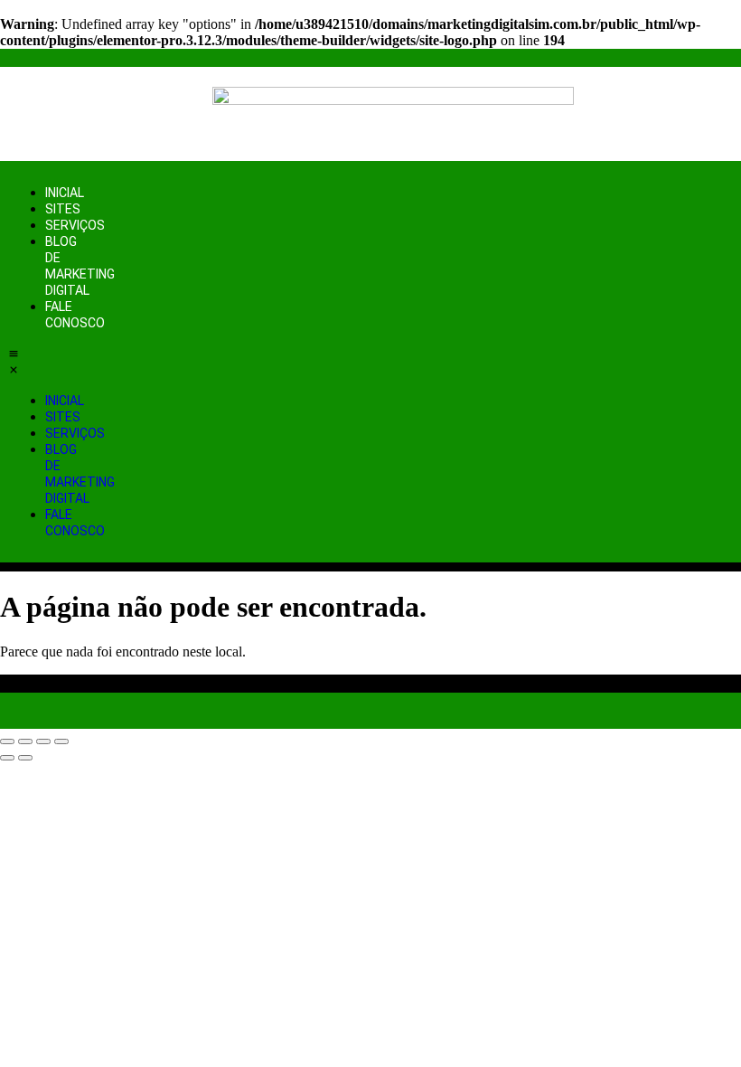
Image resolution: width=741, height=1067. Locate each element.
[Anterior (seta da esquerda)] (7, 757)
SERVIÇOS (75, 225)
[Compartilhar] (43, 741)
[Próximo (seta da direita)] (25, 757)
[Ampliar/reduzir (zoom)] (7, 741)
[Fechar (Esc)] (61, 741)
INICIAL (64, 192)
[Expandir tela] (25, 741)
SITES (62, 209)
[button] (13, 361)
